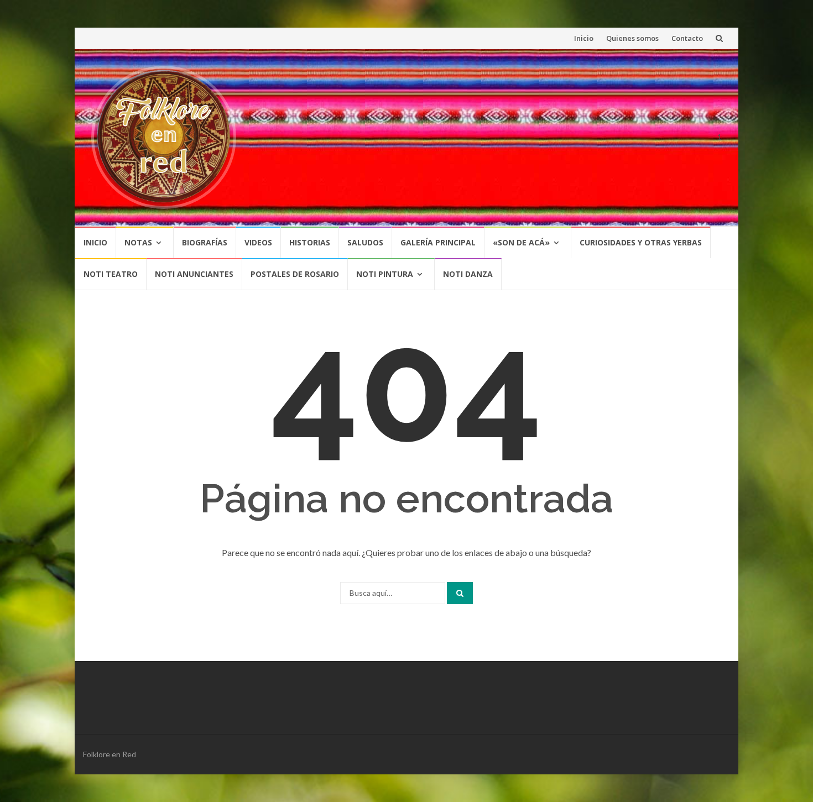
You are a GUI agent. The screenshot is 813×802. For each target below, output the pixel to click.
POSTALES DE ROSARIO (295, 274)
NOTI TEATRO (111, 274)
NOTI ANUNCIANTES (194, 274)
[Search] (460, 593)
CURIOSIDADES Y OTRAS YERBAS (641, 242)
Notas (138, 242)
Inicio (583, 38)
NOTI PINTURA (384, 274)
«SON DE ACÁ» (521, 242)
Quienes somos (632, 38)
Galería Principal (438, 242)
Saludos (365, 242)
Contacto (687, 38)
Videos (258, 242)
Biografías (204, 242)
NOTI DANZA (468, 274)
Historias (309, 242)
